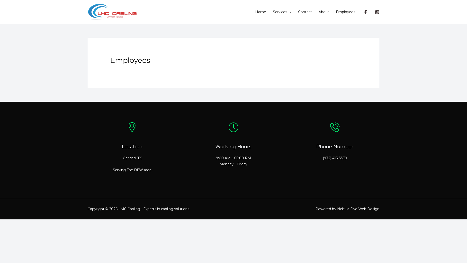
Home (260, 12)
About (324, 12)
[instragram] (377, 12)
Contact (305, 12)
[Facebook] (365, 12)
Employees (345, 12)
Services (280, 12)
